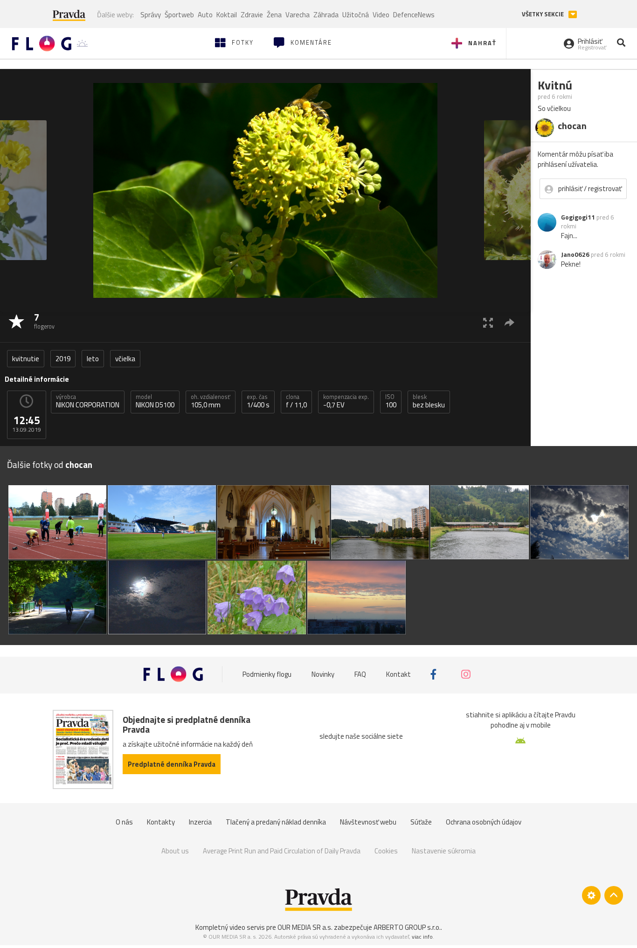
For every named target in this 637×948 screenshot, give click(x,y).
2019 (62, 358)
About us (175, 851)
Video (381, 14)
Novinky (323, 674)
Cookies (386, 851)
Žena (274, 14)
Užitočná (355, 14)
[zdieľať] (509, 322)
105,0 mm (210, 401)
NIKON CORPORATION (87, 401)
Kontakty (161, 822)
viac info (422, 936)
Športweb (179, 14)
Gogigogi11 (578, 217)
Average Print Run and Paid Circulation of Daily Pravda (281, 851)
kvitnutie (25, 358)
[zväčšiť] (488, 322)
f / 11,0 (296, 401)
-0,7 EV (346, 401)
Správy (150, 14)
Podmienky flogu (266, 674)
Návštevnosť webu (368, 822)
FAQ (360, 674)
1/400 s (258, 401)
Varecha (297, 14)
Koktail (226, 14)
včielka (125, 358)
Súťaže (421, 822)
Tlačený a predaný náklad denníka (276, 822)
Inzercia (200, 822)
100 (390, 401)
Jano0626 (575, 254)
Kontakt (398, 674)
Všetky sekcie (543, 14)
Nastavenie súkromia (444, 851)
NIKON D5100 (155, 401)
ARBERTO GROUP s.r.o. (407, 927)
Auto (205, 14)
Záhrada (326, 14)
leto (93, 358)
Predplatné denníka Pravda (171, 764)
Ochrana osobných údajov (483, 822)
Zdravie (252, 14)
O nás (124, 822)
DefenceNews (414, 14)
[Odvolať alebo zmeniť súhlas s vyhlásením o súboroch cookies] (591, 895)
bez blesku (429, 401)
